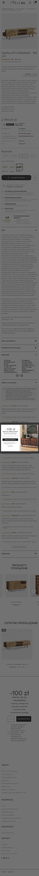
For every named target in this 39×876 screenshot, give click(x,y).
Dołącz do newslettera (10, 439)
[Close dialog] (36, 426)
